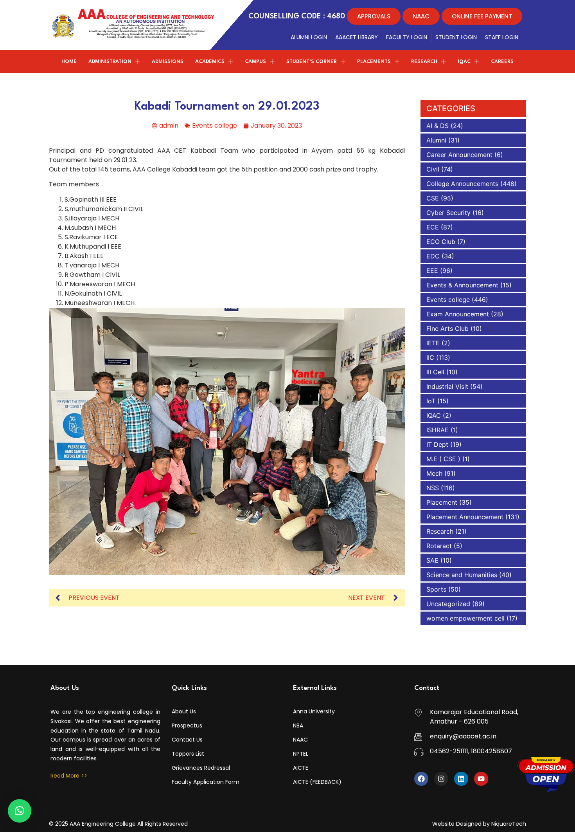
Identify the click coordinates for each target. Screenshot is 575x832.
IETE (433, 343)
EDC (433, 256)
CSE (432, 198)
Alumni (436, 140)
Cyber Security (448, 213)
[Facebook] (421, 779)
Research (439, 531)
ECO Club (440, 241)
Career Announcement (459, 155)
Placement (441, 502)
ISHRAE (437, 430)
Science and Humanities (461, 575)
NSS (432, 488)
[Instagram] (441, 779)
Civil (432, 169)
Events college (214, 125)
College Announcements (462, 184)
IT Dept (437, 444)
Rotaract (439, 546)
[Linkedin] (461, 779)
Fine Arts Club (447, 328)
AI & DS (437, 126)
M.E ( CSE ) (443, 459)
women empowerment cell (465, 618)
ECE (432, 227)
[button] (19, 811)
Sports (436, 589)
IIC (430, 357)
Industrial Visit (447, 386)
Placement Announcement (464, 517)
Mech (434, 473)
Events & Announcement (462, 285)
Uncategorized (448, 604)
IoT (430, 401)
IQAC (433, 415)
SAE (432, 560)
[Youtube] (481, 779)
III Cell (435, 372)
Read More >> (68, 776)
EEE (432, 270)
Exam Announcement (457, 314)
